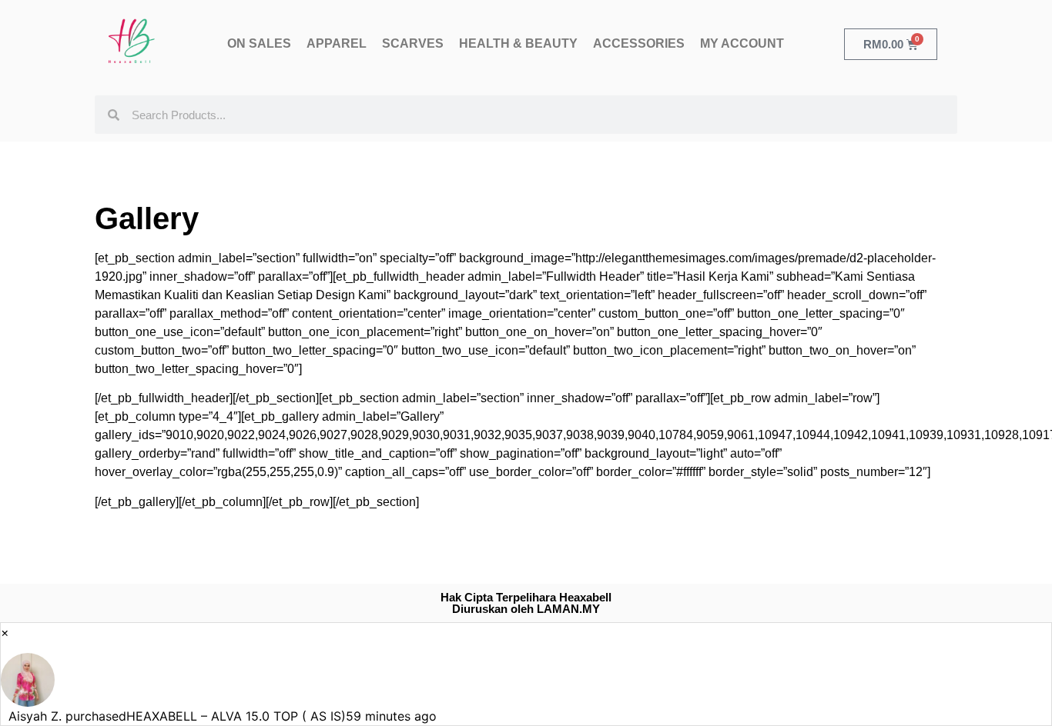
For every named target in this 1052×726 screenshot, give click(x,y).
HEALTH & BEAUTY (518, 43)
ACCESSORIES (639, 43)
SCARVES (413, 43)
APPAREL (337, 43)
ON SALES (259, 43)
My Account (742, 43)
